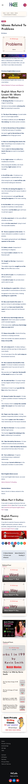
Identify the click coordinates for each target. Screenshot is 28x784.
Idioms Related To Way (11, 595)
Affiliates (4, 757)
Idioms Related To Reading (9, 482)
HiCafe (9, 505)
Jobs (2, 750)
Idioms (3, 21)
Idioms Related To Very (11, 610)
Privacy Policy (5, 761)
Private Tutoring (5, 743)
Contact (3, 755)
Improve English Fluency (8, 528)
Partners (3, 759)
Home (3, 741)
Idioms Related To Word (11, 579)
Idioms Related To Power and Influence (12, 85)
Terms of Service (6, 764)
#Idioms (5, 33)
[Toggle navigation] (2, 5)
